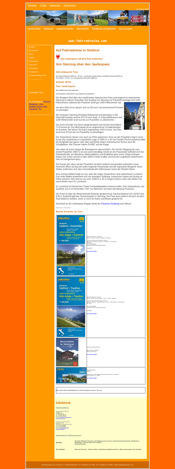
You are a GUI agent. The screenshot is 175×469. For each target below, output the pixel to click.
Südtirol (32, 58)
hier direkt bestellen (92, 251)
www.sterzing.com (60, 418)
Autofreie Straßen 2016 (37, 75)
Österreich (33, 65)
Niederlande (33, 61)
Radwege (48, 28)
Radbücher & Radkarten (104, 28)
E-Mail (43, 5)
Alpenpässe (33, 68)
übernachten (83, 28)
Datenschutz (70, 5)
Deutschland (33, 51)
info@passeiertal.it (64, 428)
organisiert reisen (65, 28)
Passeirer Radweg (110, 204)
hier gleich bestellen (92, 354)
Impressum (55, 5)
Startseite (32, 5)
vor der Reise (34, 28)
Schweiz (32, 47)
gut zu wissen (125, 28)
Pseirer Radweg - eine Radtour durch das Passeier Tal (39, 105)
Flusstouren (33, 72)
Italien (31, 54)
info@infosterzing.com (65, 417)
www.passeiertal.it (60, 429)
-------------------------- (36, 79)
